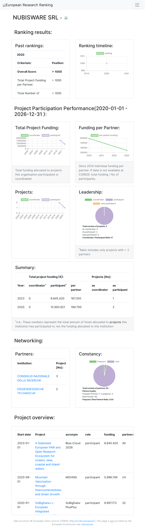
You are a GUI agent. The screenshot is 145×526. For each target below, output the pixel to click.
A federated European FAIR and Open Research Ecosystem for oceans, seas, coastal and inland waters (47, 455)
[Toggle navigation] (137, 4)
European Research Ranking (29, 5)
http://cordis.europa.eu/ (82, 521)
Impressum (87, 524)
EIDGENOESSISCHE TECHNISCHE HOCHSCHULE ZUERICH (34, 393)
